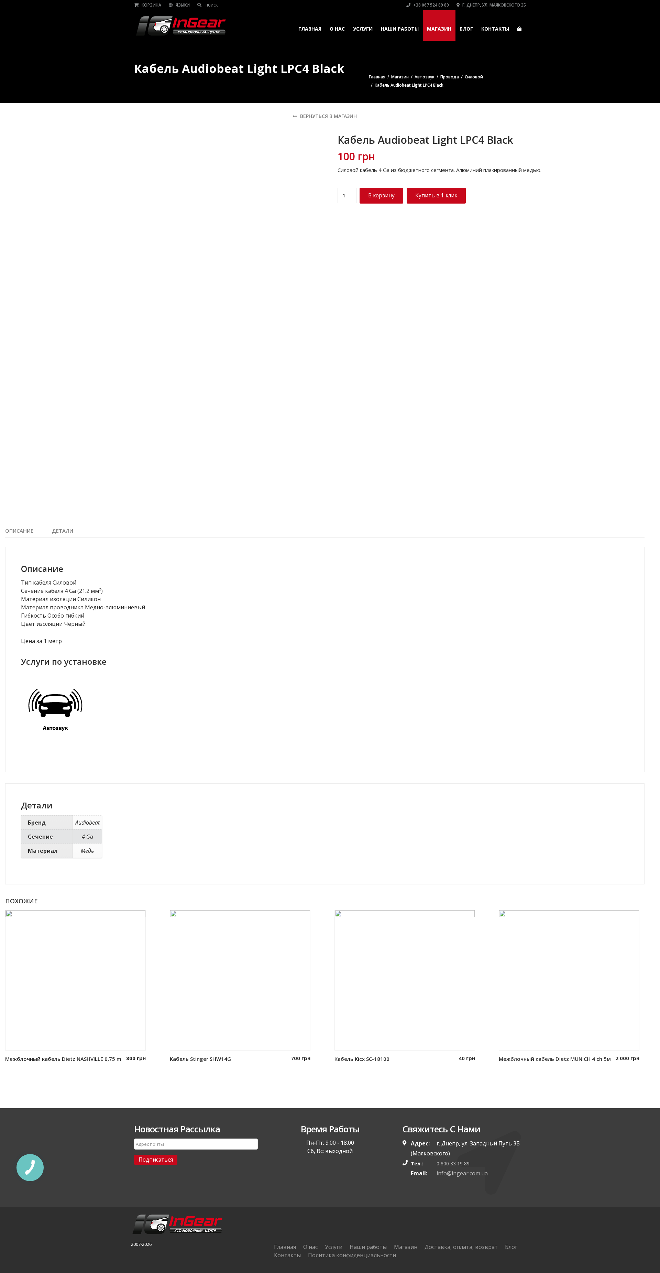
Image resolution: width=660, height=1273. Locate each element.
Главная (309, 28)
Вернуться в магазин (328, 116)
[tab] (19, 530)
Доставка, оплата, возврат (461, 1247)
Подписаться (156, 1159)
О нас (337, 28)
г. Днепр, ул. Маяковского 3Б (493, 5)
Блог (466, 28)
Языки (182, 5)
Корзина (151, 5)
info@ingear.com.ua (462, 1173)
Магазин (439, 28)
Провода (449, 77)
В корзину (381, 195)
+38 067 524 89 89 (430, 5)
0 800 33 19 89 (453, 1163)
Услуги (363, 28)
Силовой (474, 77)
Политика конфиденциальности (352, 1255)
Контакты (495, 28)
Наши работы (400, 28)
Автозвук (424, 77)
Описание (19, 530)
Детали (62, 530)
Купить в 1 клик (436, 195)
